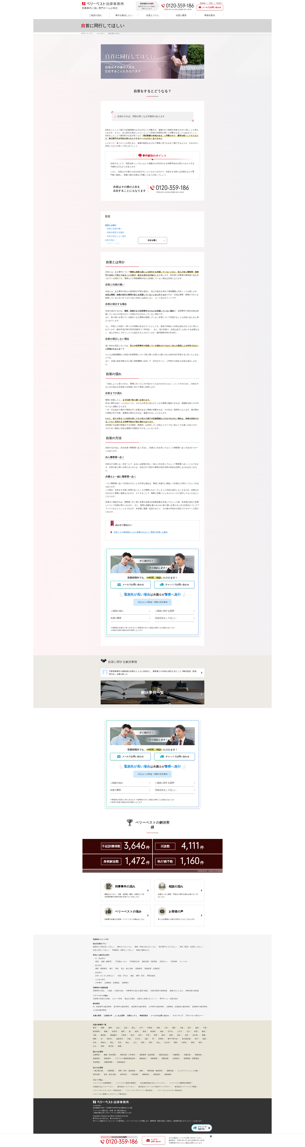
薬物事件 (125, 983)
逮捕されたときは (176, 991)
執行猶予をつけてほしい (168, 947)
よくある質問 (120, 1015)
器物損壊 (138, 968)
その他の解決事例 (99, 1010)
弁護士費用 (181, 15)
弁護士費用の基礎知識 (158, 991)
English (202, 3)
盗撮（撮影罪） (107, 961)
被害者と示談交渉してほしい (104, 947)
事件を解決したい (123, 15)
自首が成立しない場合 (116, 236)
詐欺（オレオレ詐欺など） (105, 976)
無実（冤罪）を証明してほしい (191, 947)
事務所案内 (209, 15)
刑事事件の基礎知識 (100, 988)
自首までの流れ (113, 243)
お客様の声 (108, 1015)
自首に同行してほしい (101, 950)
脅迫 (117, 968)
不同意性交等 (135, 961)
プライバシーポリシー (194, 1015)
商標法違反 (151, 976)
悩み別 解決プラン (100, 944)
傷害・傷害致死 (101, 968)
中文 (211, 3)
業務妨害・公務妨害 (152, 968)
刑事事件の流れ (99, 991)
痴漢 (97, 961)
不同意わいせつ (121, 961)
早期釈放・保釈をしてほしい (123, 950)
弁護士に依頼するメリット (147, 999)
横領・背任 (140, 976)
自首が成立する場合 (115, 232)
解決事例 (96, 1003)
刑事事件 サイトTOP (101, 939)
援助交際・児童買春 (149, 961)
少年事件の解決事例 (156, 1007)
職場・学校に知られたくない (145, 947)
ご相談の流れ (95, 15)
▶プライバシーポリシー (101, 1118)
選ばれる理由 (130, 999)
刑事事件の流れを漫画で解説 (137, 991)
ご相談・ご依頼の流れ (115, 991)
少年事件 (98, 983)
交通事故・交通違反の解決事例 (178, 1007)
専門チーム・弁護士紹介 (169, 999)
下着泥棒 (173, 961)
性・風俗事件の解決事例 (102, 1007)
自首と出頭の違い (114, 229)
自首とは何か (111, 225)
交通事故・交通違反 (111, 983)
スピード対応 (117, 999)
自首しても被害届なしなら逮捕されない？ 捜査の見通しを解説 (141, 532)
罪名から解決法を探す (101, 955)
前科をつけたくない (124, 947)
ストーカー (184, 961)
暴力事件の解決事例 (121, 1007)
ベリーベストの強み (100, 995)
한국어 (218, 3)
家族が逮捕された (143, 950)
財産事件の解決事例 (138, 1007)
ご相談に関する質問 (164, 611)
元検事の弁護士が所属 (101, 999)
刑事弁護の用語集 (192, 991)
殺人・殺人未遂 (127, 968)
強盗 (132, 976)
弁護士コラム (152, 15)
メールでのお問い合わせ (159, 1015)
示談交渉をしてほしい (165, 618)
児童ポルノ (164, 961)
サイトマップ (178, 1015)
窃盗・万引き (123, 976)
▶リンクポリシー (116, 1118)
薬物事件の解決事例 (199, 1007)
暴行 (111, 968)
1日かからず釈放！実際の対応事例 (152, 602)
